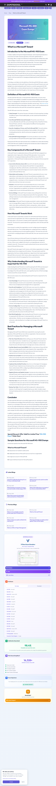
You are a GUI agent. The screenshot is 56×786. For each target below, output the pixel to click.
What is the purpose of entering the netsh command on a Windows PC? (15, 496)
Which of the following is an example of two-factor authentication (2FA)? (39, 488)
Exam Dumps (45, 103)
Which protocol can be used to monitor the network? (39, 480)
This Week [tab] (17, 586)
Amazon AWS (27, 8)
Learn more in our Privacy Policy (9, 778)
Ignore (23, 781)
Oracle (34, 8)
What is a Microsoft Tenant (36, 512)
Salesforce (40, 8)
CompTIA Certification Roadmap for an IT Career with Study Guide (16, 480)
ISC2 (47, 8)
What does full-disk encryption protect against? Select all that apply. (39, 520)
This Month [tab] (39, 586)
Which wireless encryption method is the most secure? (16, 520)
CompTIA (19, 8)
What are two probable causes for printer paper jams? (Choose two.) (15, 512)
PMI (51, 8)
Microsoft (7, 8)
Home (5, 13)
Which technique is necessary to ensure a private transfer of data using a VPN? (16, 488)
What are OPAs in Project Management (16, 527)
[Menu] (51, 5)
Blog (10, 13)
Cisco (13, 8)
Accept (11, 781)
